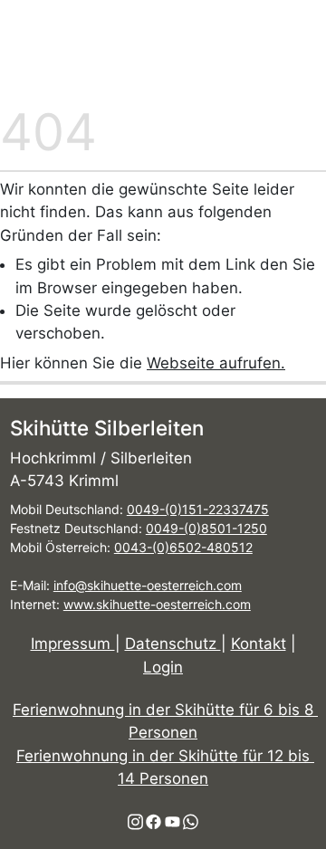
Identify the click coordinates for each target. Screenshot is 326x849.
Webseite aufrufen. (216, 363)
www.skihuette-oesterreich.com (157, 604)
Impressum (73, 643)
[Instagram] (135, 821)
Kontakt (258, 643)
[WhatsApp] (190, 821)
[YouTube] (172, 821)
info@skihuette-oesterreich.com (147, 585)
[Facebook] (153, 821)
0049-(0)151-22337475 (198, 509)
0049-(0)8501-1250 (206, 528)
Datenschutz (173, 643)
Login (163, 667)
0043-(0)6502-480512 (183, 547)
